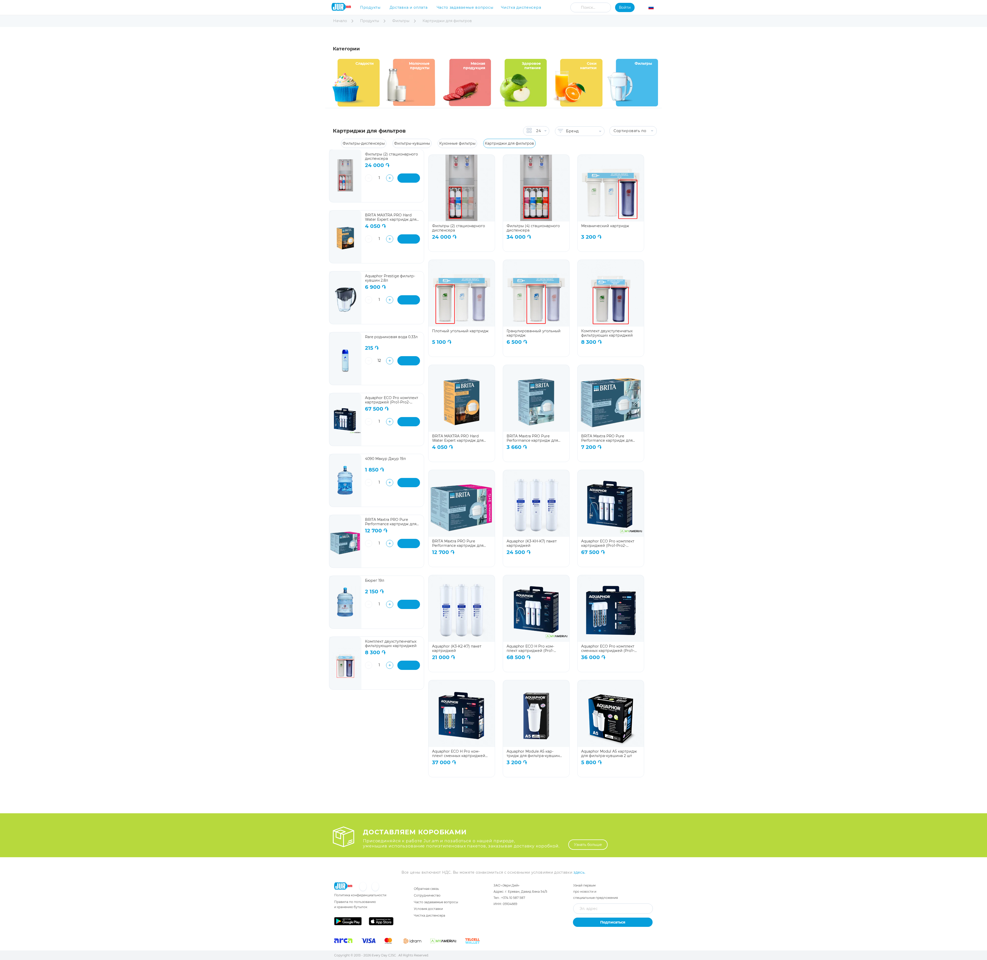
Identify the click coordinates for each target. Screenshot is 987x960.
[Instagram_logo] (375, 887)
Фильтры (401, 21)
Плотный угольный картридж (460, 331)
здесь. (579, 872)
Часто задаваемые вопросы (465, 7)
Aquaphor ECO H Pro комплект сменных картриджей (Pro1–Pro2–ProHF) (458, 753)
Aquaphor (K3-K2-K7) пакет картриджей (456, 648)
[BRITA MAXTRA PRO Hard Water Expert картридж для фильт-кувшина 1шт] (345, 236)
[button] (654, 8)
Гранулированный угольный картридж (534, 333)
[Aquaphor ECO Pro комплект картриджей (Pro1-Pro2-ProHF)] (345, 419)
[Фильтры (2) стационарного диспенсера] (345, 176)
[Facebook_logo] (363, 887)
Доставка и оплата (409, 7)
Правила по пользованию (355, 902)
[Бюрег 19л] (345, 602)
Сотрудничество (427, 895)
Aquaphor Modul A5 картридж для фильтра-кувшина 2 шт (609, 753)
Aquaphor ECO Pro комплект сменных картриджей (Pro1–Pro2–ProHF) (607, 648)
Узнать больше (588, 844)
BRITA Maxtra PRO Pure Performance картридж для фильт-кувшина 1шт (532, 438)
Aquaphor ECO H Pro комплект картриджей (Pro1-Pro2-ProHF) (530, 648)
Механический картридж (605, 226)
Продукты (370, 7)
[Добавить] (408, 178)
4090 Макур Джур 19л (385, 459)
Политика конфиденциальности (360, 895)
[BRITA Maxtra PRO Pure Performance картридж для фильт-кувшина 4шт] (345, 541)
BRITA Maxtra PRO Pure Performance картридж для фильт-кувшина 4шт (457, 543)
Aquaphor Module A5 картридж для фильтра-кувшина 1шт (534, 753)
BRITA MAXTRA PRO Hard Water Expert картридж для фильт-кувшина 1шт (457, 438)
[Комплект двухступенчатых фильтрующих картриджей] (345, 663)
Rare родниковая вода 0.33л (391, 337)
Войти (625, 7)
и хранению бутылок (350, 907)
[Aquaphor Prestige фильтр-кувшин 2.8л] (345, 297)
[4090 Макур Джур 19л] (345, 480)
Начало (340, 21)
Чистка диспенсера (521, 7)
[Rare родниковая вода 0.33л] (345, 358)
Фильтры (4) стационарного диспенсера (533, 228)
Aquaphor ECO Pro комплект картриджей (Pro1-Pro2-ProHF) (607, 543)
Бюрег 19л (374, 580)
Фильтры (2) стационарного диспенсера (458, 228)
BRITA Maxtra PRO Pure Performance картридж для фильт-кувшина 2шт (607, 438)
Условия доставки (428, 909)
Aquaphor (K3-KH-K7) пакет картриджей (532, 543)
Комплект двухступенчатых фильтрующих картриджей (607, 333)
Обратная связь (426, 889)
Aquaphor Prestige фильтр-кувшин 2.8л (390, 278)
